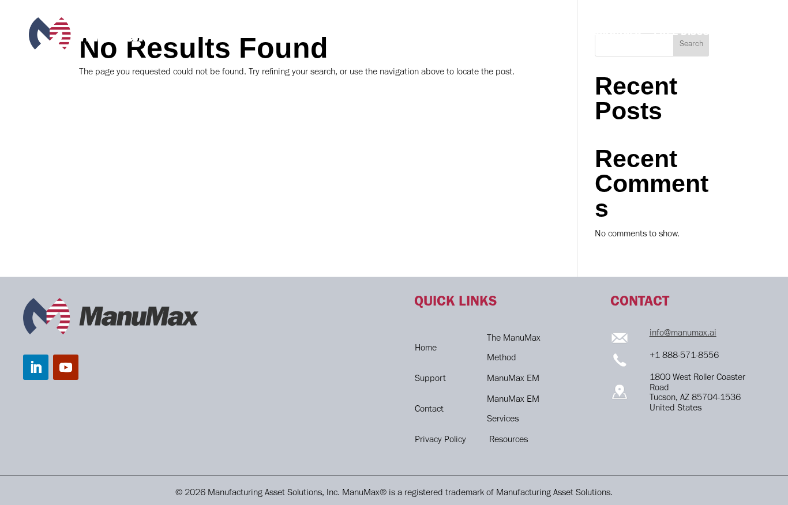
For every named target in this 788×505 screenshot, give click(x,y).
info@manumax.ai (683, 333)
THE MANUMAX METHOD (375, 33)
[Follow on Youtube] (65, 367)
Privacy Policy (440, 440)
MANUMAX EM (480, 33)
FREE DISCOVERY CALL (706, 33)
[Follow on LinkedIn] (35, 367)
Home (426, 348)
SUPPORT (549, 33)
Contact (429, 409)
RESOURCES (612, 33)
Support (430, 379)
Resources (508, 440)
